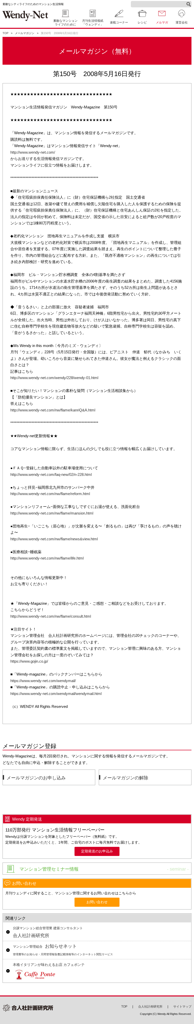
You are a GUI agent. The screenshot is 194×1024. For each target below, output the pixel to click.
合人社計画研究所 (48, 932)
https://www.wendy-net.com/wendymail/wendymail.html (56, 693)
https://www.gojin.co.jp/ (29, 661)
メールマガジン (24, 33)
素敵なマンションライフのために (65, 22)
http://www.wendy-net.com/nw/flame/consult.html (50, 616)
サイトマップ (182, 1006)
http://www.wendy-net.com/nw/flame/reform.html (50, 494)
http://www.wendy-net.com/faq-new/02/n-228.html (51, 474)
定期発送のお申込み (97, 851)
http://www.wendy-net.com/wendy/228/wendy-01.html (54, 378)
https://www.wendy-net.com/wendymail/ (43, 681)
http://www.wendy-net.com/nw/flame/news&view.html (54, 539)
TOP (5, 33)
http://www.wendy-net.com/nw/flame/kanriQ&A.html (52, 410)
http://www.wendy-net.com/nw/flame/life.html (47, 558)
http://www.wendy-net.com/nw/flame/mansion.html (51, 513)
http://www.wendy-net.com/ (32, 152)
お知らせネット (63, 950)
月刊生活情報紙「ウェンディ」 (92, 22)
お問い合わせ (97, 902)
